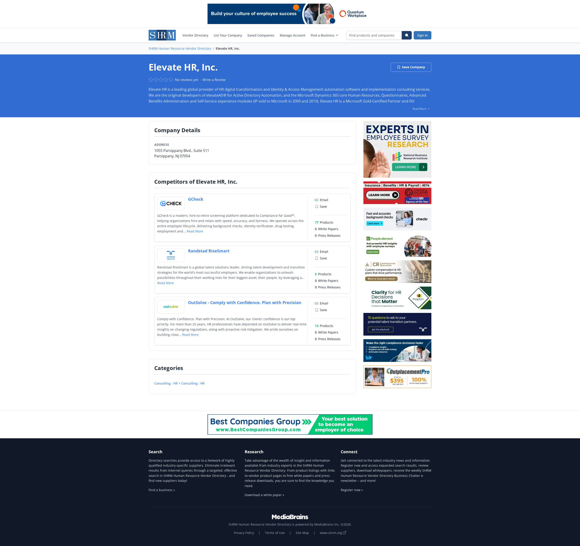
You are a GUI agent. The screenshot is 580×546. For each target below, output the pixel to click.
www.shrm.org (331, 533)
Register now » (352, 490)
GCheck (195, 199)
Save (323, 206)
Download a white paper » (264, 495)
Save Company (413, 67)
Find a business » (162, 490)
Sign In (422, 35)
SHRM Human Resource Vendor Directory (180, 48)
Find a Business (322, 35)
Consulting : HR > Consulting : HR (179, 383)
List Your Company (228, 35)
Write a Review (214, 79)
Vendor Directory (195, 35)
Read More (195, 231)
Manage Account (292, 35)
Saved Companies (260, 35)
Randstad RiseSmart (209, 250)
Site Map (302, 533)
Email (324, 200)
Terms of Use (275, 533)
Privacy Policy (244, 533)
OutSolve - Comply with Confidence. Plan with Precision (244, 302)
